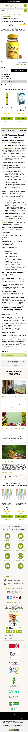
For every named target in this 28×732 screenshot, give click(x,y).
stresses (23, 150)
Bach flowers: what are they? (9, 461)
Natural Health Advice (14, 477)
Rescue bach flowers (5, 16)
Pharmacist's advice (8, 355)
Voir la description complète (6, 33)
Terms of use (24, 718)
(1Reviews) (24, 25)
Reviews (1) (5, 351)
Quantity (3, 67)
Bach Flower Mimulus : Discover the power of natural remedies (13, 429)
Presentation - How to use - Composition (13, 130)
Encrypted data (7, 560)
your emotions (11, 148)
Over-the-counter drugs (20, 570)
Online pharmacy (4, 14)
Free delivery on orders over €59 (14, 1)
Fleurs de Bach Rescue (4, 24)
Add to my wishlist (6, 61)
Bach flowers (19, 14)
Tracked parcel (7, 540)
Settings (17, 729)
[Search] (25, 10)
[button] (1, 5)
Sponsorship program (20, 560)
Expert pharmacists (7, 550)
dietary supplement (7, 142)
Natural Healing (12, 14)
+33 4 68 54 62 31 (14, 611)
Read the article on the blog (7, 407)
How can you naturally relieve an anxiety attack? (12, 397)
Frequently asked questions (20, 550)
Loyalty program (7, 570)
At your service (21, 540)
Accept (11, 729)
